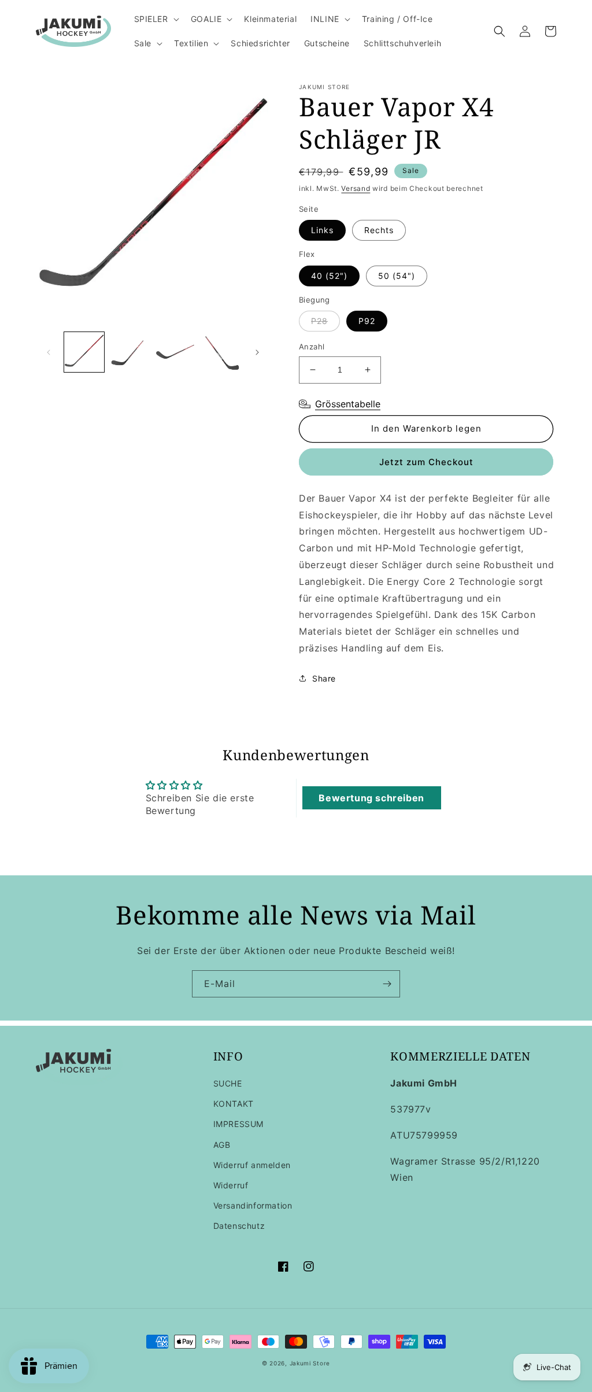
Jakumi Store (310, 1363)
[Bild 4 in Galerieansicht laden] (220, 352)
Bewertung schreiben (371, 798)
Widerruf (231, 1185)
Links (322, 230)
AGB (222, 1145)
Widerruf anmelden (252, 1165)
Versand (355, 188)
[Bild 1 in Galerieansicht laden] (84, 352)
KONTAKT (233, 1104)
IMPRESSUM (238, 1124)
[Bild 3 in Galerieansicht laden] (175, 352)
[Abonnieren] (386, 983)
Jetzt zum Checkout (426, 461)
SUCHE (227, 1083)
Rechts (379, 230)
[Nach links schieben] (48, 352)
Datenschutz (239, 1226)
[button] (155, 19)
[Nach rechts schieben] (257, 352)
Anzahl (311, 346)
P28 (319, 321)
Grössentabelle (347, 404)
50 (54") (396, 276)
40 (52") (329, 276)
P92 (366, 321)
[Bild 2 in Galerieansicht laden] (130, 352)
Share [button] (324, 678)
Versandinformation (253, 1205)
